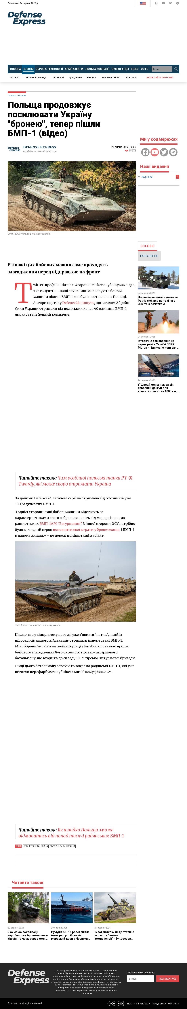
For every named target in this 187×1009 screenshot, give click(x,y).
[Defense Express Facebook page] (156, 4)
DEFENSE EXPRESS (39, 147)
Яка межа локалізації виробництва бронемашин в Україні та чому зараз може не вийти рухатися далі (28, 937)
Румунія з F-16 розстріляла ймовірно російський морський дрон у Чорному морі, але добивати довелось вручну (70, 938)
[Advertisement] (119, 36)
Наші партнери (110, 77)
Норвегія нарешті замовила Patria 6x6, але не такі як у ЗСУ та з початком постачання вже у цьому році (158, 304)
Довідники (75, 77)
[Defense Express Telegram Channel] (177, 4)
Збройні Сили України (62, 846)
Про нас (14, 77)
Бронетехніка (31, 846)
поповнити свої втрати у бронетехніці (86, 529)
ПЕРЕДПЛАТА (159, 1003)
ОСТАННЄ (147, 246)
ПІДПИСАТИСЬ (168, 978)
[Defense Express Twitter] (171, 4)
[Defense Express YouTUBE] (164, 4)
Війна (44, 846)
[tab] (147, 246)
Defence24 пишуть (78, 303)
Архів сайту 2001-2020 (159, 77)
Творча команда (36, 77)
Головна (12, 95)
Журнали (58, 77)
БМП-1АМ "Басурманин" (60, 523)
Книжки (91, 77)
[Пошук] (176, 69)
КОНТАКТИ (173, 1003)
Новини (22, 95)
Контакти (132, 77)
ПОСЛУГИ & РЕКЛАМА (138, 1003)
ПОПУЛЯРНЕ (149, 256)
